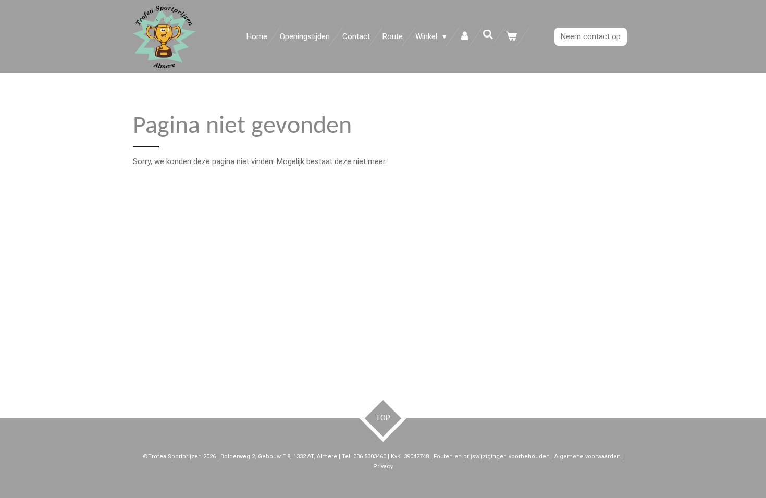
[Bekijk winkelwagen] (511, 37)
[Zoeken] (488, 35)
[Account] (464, 37)
